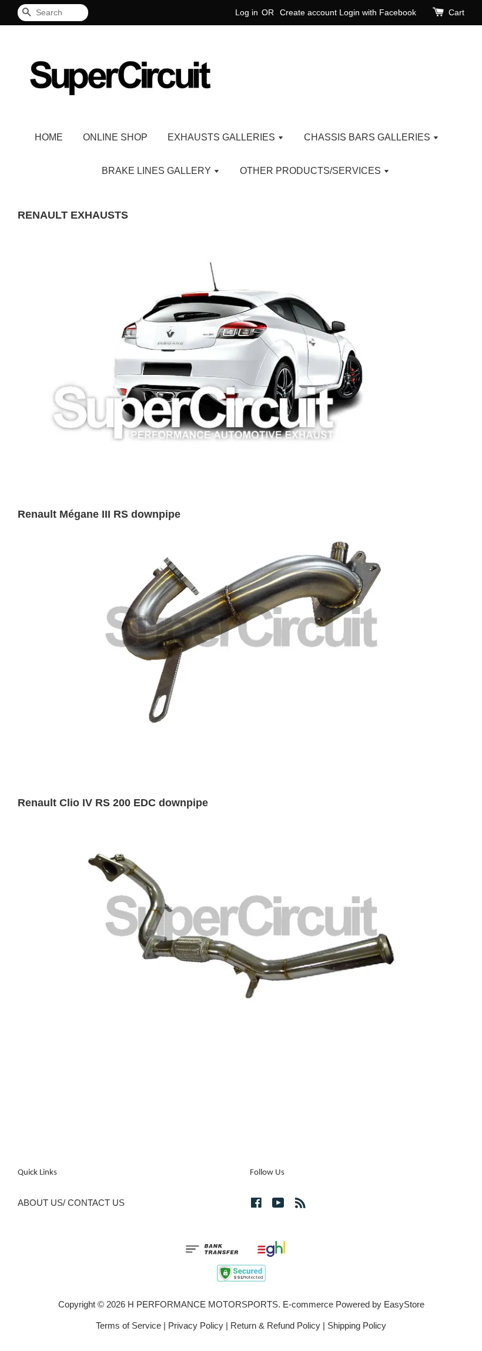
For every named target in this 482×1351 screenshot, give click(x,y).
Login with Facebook (377, 12)
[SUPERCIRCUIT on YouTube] (278, 1204)
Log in (246, 12)
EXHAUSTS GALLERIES (222, 137)
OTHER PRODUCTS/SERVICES (311, 171)
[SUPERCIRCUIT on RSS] (300, 1204)
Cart (456, 12)
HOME (49, 137)
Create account (308, 12)
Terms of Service (128, 1325)
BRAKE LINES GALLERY (157, 171)
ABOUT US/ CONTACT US (71, 1203)
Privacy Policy (195, 1325)
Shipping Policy (356, 1325)
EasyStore (404, 1304)
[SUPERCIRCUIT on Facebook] (256, 1204)
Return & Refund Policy (275, 1325)
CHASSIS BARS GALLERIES (368, 137)
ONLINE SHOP (115, 137)
